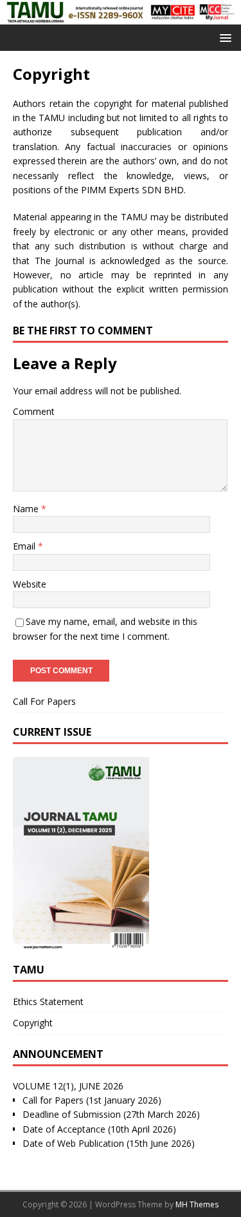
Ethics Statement (48, 1001)
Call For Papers (44, 701)
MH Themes (197, 1204)
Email (25, 546)
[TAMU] (120, 16)
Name (27, 509)
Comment (34, 411)
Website (29, 584)
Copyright (33, 1023)
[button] (223, 37)
